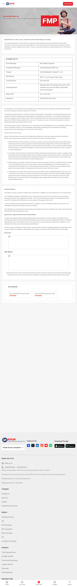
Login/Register (68, 4)
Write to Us (8, 463)
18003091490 (10, 467)
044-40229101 (22, 467)
